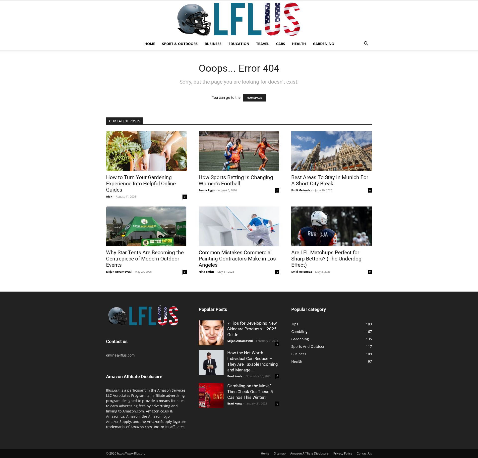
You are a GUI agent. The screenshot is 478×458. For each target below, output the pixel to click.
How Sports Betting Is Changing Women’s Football (236, 180)
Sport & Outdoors (180, 43)
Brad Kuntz (234, 376)
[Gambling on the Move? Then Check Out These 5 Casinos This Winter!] (211, 395)
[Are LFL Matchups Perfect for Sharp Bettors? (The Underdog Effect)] (331, 226)
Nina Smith (206, 271)
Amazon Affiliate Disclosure (309, 453)
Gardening (323, 43)
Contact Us (364, 453)
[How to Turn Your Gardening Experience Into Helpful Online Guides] (146, 151)
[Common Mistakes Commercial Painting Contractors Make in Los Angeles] (239, 226)
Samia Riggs (207, 190)
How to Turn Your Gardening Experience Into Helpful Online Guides (141, 183)
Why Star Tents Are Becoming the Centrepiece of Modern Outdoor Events (145, 259)
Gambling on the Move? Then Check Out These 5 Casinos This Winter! (250, 391)
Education (239, 43)
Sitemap (280, 453)
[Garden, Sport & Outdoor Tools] (239, 19)
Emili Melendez (301, 190)
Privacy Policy (342, 453)
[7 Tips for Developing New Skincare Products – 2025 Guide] (211, 332)
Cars (280, 43)
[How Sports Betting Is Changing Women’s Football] (239, 151)
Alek (109, 196)
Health (299, 43)
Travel (262, 43)
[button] (366, 44)
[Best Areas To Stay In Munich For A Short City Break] (331, 151)
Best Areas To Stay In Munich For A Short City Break (329, 180)
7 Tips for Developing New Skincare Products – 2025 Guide (252, 329)
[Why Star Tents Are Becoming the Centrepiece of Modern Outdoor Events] (146, 226)
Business (213, 43)
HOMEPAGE (254, 98)
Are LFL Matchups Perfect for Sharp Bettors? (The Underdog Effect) (326, 259)
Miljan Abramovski (118, 271)
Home (149, 43)
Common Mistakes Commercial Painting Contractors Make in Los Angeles (237, 259)
